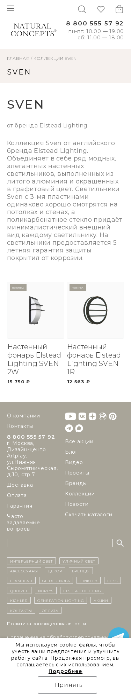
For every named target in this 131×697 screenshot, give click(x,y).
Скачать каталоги (88, 514)
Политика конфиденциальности (46, 623)
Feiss (112, 580)
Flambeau (21, 580)
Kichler (19, 600)
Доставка (20, 485)
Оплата (17, 495)
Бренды (76, 483)
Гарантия (19, 506)
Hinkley (88, 580)
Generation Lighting (60, 600)
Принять (69, 685)
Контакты (20, 426)
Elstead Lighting (82, 590)
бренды (81, 570)
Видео (74, 462)
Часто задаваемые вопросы (23, 522)
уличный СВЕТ (79, 561)
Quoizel (19, 590)
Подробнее (65, 671)
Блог (71, 452)
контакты (21, 610)
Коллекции (48, 58)
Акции (101, 600)
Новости (77, 504)
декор (55, 570)
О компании (23, 416)
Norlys (45, 590)
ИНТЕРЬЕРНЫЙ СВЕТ (31, 561)
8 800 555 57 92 (95, 23)
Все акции (79, 441)
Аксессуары (24, 570)
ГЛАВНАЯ (18, 58)
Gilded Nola (56, 580)
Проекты (77, 473)
